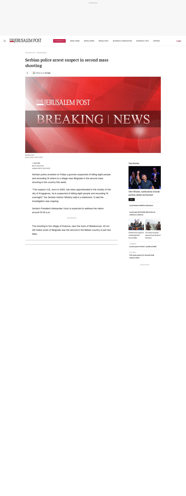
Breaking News (42, 52)
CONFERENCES (59, 41)
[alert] (19, 471)
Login (178, 41)
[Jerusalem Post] (24, 41)
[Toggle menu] (4, 41)
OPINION (156, 41)
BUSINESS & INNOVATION (122, 41)
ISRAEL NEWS (75, 41)
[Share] (27, 73)
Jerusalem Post (30, 52)
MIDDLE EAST (104, 41)
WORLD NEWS (89, 41)
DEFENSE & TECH (142, 41)
